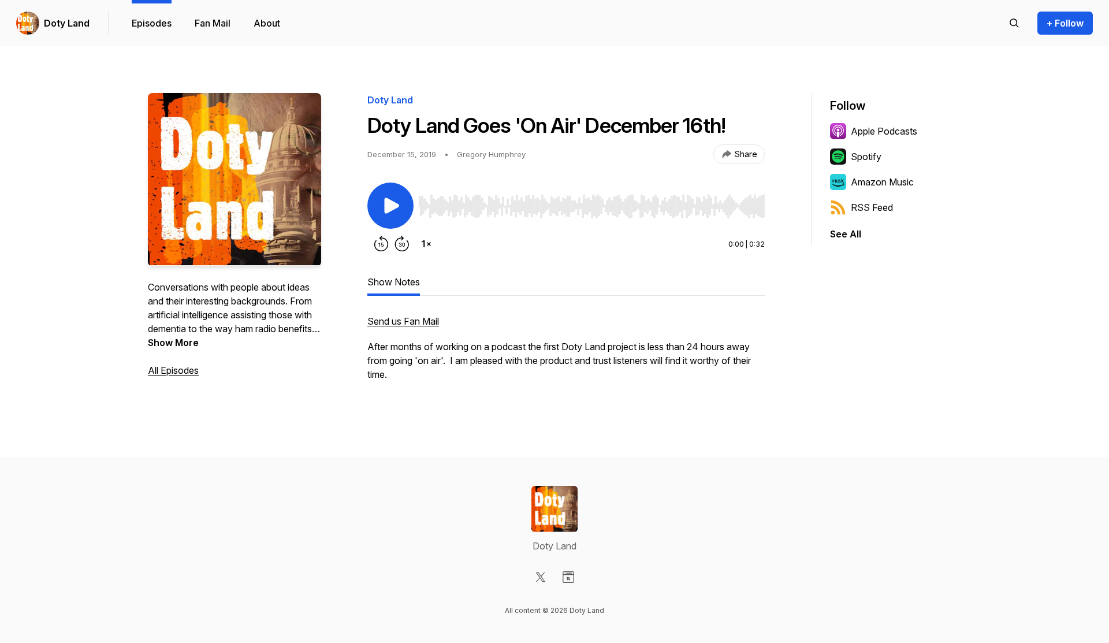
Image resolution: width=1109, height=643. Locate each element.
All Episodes (173, 370)
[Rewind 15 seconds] (381, 244)
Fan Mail (212, 23)
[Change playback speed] (426, 244)
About (267, 23)
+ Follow (1065, 23)
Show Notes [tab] (393, 282)
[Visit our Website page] (568, 577)
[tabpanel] (566, 353)
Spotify (866, 156)
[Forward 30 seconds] (402, 244)
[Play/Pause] (390, 206)
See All (845, 234)
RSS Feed (872, 207)
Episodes (152, 23)
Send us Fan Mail (403, 321)
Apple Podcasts (884, 131)
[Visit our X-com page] (540, 577)
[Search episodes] (1014, 23)
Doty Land (67, 23)
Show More (173, 342)
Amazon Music (882, 182)
